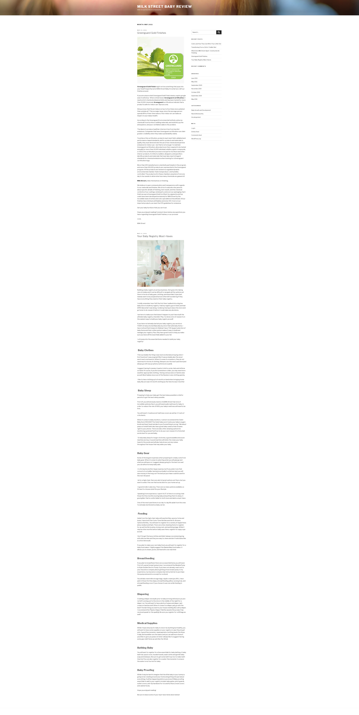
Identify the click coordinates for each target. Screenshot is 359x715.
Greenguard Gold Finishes (151, 32)
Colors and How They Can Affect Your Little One (206, 44)
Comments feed (196, 135)
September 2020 (196, 85)
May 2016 (194, 99)
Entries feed (195, 131)
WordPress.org (196, 138)
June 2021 (194, 78)
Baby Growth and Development (201, 110)
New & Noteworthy (197, 114)
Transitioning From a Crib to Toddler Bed (203, 47)
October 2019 (195, 92)
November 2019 (196, 88)
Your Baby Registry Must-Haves (155, 236)
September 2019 (196, 95)
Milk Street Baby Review (164, 6)
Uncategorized (196, 117)
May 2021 (194, 81)
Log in (193, 128)
